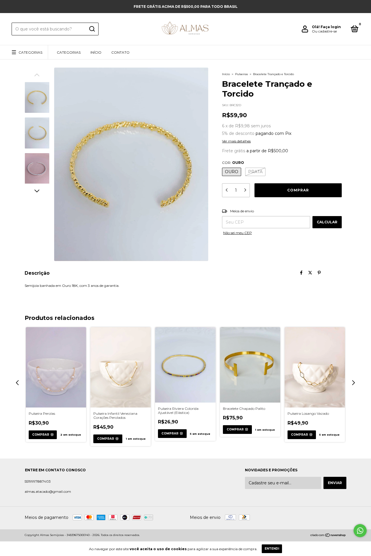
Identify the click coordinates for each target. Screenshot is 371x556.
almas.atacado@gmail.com (48, 491)
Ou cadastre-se (324, 31)
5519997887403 (38, 481)
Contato (120, 52)
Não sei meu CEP (237, 233)
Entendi (272, 548)
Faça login (331, 27)
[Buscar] (92, 29)
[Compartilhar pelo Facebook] (301, 273)
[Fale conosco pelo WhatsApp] (360, 530)
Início (95, 52)
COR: (233, 162)
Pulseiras (241, 74)
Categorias (30, 52)
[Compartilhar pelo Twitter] (310, 273)
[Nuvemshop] (328, 535)
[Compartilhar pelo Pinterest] (319, 273)
